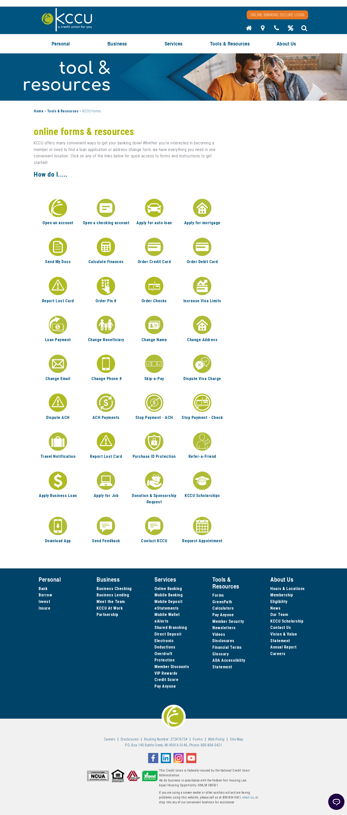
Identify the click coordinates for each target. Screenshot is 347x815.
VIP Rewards (166, 673)
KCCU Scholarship (286, 621)
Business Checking (114, 588)
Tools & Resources (63, 111)
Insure (44, 608)
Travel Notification (58, 456)
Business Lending (113, 595)
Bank (43, 588)
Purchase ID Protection (154, 456)
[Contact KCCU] (154, 525)
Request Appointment (202, 540)
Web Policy (216, 739)
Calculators (223, 608)
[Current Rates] (290, 29)
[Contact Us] (276, 29)
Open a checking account (106, 222)
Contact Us (280, 627)
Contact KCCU (154, 540)
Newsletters (224, 627)
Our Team (279, 614)
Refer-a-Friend (202, 456)
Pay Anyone (165, 686)
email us (248, 797)
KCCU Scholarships (202, 495)
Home (38, 111)
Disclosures (223, 640)
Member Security (228, 621)
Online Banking (168, 588)
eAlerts (161, 621)
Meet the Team (111, 601)
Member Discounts (171, 666)
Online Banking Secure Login (277, 14)
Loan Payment (58, 339)
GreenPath (222, 601)
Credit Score (166, 679)
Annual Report (283, 647)
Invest (44, 601)
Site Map (236, 739)
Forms (218, 595)
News (275, 608)
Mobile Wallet (167, 614)
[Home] (249, 29)
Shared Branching (170, 627)
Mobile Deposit (168, 601)
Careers (278, 653)
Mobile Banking (168, 595)
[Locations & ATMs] (263, 29)
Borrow (45, 595)
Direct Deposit (167, 634)
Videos (218, 634)
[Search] (304, 29)
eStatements (166, 608)
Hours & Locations (287, 588)
